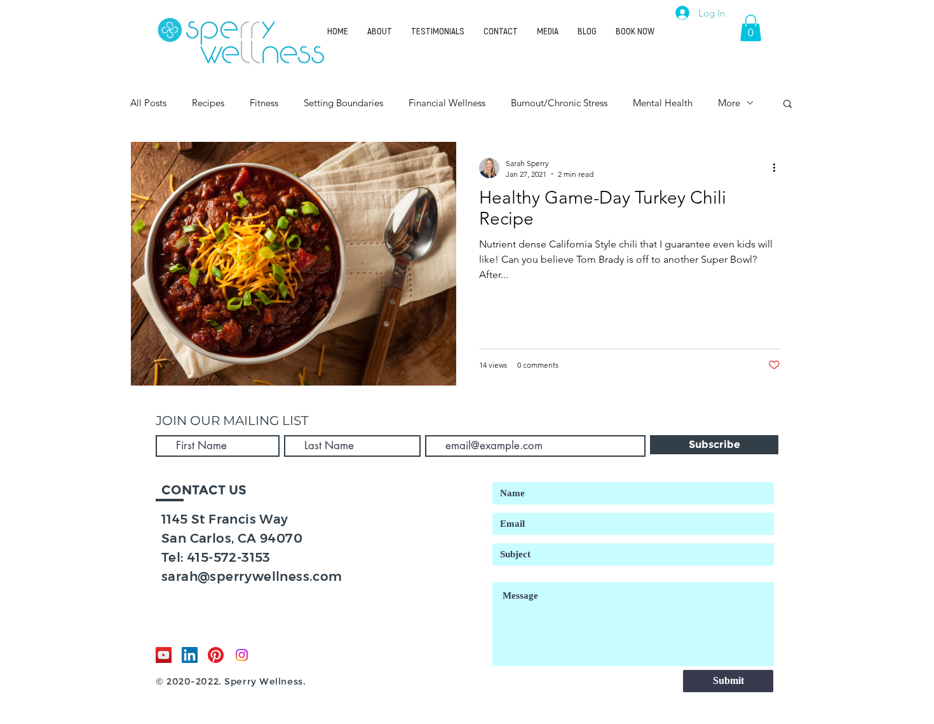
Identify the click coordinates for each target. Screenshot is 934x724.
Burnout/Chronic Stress (559, 103)
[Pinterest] (216, 655)
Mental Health (663, 103)
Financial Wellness (447, 103)
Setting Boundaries (343, 103)
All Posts (148, 103)
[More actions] (778, 168)
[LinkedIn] (190, 655)
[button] (751, 28)
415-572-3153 (229, 557)
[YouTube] (164, 655)
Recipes (208, 103)
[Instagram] (242, 655)
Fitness (264, 103)
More (729, 103)
